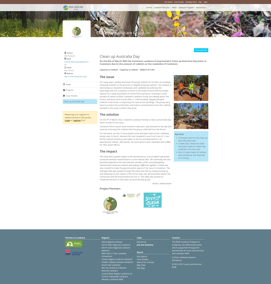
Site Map (141, 268)
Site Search (168, 2)
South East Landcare (111, 265)
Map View (141, 265)
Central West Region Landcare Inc (117, 273)
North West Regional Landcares (116, 245)
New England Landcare (112, 242)
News (174, 7)
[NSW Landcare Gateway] (73, 7)
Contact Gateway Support (184, 257)
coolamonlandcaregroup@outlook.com (76, 63)
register (77, 120)
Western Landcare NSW (112, 279)
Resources (141, 242)
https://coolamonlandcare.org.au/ (75, 76)
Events (149, 7)
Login (205, 2)
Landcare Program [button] (185, 7)
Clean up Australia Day (74, 101)
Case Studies (179, 2)
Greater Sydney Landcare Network (117, 262)
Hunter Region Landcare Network (117, 259)
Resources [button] (200, 7)
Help (200, 2)
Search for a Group (145, 262)
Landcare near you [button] (161, 7)
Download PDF (201, 50)
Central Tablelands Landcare (115, 276)
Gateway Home (191, 2)
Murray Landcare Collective (114, 268)
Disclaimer (177, 260)
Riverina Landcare (110, 270)
